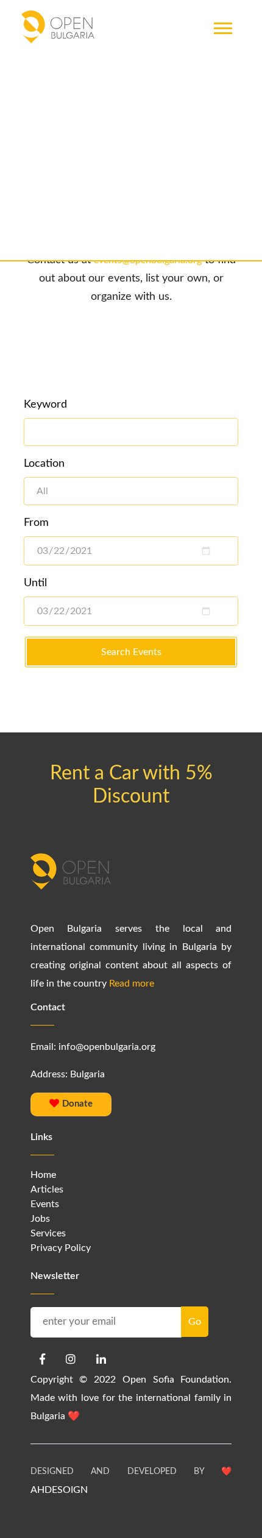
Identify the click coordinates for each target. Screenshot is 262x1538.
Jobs (40, 1219)
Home (43, 1175)
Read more (131, 983)
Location (44, 463)
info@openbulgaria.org (106, 1047)
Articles (46, 1189)
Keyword (45, 404)
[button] (222, 54)
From (36, 522)
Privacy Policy (60, 1248)
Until (35, 583)
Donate (76, 1103)
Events (44, 1204)
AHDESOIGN (59, 1490)
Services (48, 1233)
